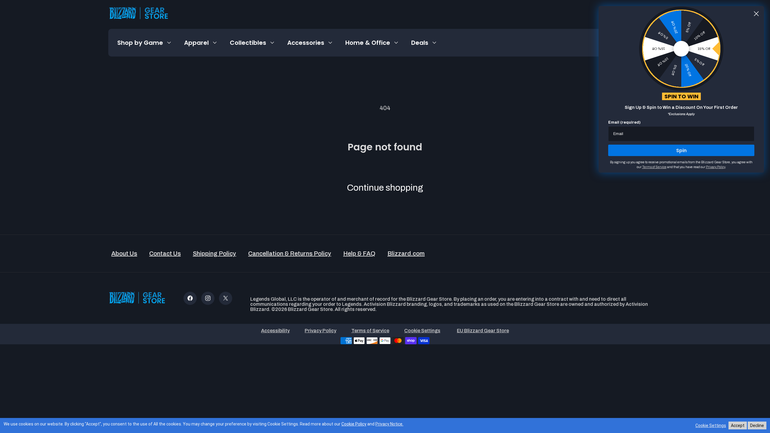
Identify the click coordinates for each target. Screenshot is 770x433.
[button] (144, 43)
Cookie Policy (353, 424)
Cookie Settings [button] (422, 330)
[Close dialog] (756, 13)
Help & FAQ (359, 253)
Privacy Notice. (389, 424)
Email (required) (624, 122)
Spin (681, 150)
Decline (757, 425)
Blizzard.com (406, 253)
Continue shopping (385, 187)
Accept (737, 425)
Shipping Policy (214, 253)
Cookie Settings (710, 425)
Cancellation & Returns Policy (289, 253)
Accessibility (275, 330)
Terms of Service (370, 330)
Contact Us (165, 253)
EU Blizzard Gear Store (483, 330)
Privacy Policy (320, 330)
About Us (124, 253)
